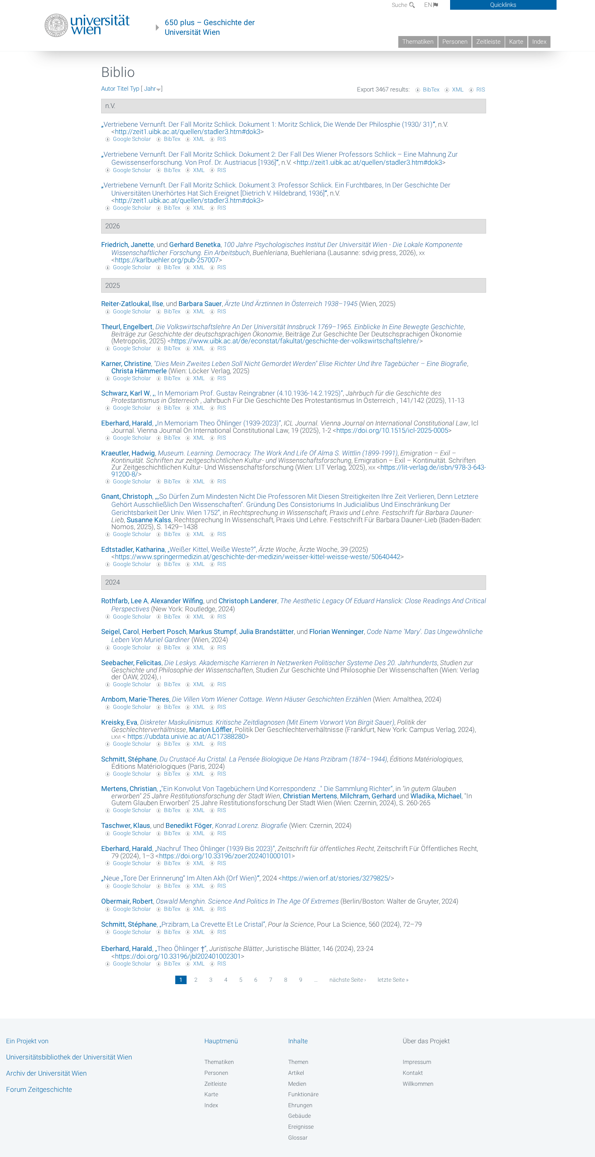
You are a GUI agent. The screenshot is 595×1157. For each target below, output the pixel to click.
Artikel (296, 1073)
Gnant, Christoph (126, 496)
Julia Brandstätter (266, 631)
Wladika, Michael (435, 796)
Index (539, 41)
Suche (400, 5)
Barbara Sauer (200, 304)
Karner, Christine (126, 363)
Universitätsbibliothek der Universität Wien (69, 1057)
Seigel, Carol (120, 631)
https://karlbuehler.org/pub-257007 (167, 260)
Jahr (150, 88)
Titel (122, 88)
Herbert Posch (164, 631)
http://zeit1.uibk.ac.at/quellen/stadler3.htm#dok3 (187, 132)
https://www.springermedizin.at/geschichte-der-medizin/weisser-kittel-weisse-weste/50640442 (257, 557)
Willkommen (418, 1083)
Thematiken (418, 41)
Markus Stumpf (212, 631)
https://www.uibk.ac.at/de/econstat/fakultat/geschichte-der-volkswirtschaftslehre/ (295, 341)
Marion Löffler (210, 729)
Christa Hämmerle (139, 371)
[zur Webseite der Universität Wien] (87, 25)
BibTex (431, 89)
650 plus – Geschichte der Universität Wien (210, 27)
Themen (298, 1062)
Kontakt (413, 1073)
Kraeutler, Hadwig (128, 453)
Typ (134, 88)
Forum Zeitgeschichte (39, 1089)
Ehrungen (300, 1105)
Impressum (417, 1062)
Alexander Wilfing (177, 601)
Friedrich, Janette (127, 244)
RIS (480, 89)
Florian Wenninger (336, 631)
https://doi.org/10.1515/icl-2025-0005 (392, 430)
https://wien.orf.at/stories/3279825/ (336, 878)
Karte (516, 41)
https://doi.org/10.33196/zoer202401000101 (225, 856)
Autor (108, 88)
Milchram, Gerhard (368, 796)
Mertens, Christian (129, 789)
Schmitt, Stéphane (129, 759)
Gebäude (299, 1115)
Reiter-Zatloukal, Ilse (132, 304)
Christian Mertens (310, 796)
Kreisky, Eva (119, 722)
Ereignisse (301, 1126)
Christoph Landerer (248, 601)
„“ (268, 124)
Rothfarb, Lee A (124, 601)
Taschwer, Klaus (125, 825)
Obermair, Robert (127, 901)
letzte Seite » (393, 979)
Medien (297, 1083)
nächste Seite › (347, 979)
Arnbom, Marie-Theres (135, 699)
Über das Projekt (426, 1041)
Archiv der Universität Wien (46, 1073)
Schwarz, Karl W (125, 393)
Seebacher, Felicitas (131, 663)
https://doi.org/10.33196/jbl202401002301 (178, 956)
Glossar (298, 1137)
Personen (455, 41)
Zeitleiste (488, 41)
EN (428, 5)
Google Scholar (132, 139)
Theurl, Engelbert (127, 327)
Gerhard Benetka (195, 244)
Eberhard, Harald (126, 423)
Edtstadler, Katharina (133, 549)
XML (457, 89)
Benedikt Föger (189, 825)
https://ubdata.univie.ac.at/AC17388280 (185, 736)
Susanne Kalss (149, 520)
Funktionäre (303, 1094)
